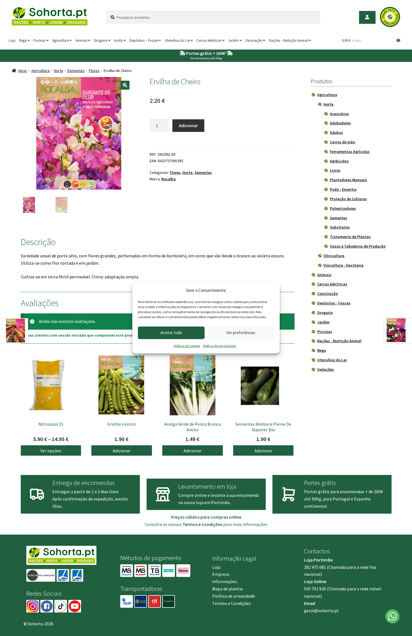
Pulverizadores (343, 208)
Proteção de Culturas (348, 198)
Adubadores (340, 122)
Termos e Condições (231, 603)
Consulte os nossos (183, 524)
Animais (81, 40)
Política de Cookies (187, 346)
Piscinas (39, 40)
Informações (224, 581)
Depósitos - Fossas (334, 303)
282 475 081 (315, 567)
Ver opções (50, 450)
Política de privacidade (219, 346)
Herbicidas (339, 161)
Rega (23, 40)
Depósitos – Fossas (143, 40)
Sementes (76, 70)
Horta (118, 40)
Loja (12, 40)
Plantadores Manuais (348, 179)
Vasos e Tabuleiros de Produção (358, 246)
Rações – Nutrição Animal (288, 40)
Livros (335, 170)
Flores (94, 70)
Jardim (233, 40)
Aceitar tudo (171, 332)
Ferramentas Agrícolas (350, 151)
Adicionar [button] (122, 450)
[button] (125, 85)
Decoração (254, 40)
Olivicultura (333, 255)
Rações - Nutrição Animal (339, 340)
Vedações (325, 369)
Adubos (336, 132)
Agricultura (60, 40)
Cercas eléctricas (208, 40)
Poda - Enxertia (343, 189)
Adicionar (188, 125)
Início (22, 70)
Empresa (220, 574)
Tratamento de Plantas (350, 236)
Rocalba (168, 178)
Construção (327, 293)
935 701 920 (315, 588)
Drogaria (100, 40)
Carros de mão (342, 142)
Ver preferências (240, 332)
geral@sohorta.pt (321, 610)
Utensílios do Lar (177, 40)
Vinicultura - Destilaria (343, 265)
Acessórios (339, 113)
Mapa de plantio (227, 588)
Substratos (340, 227)
